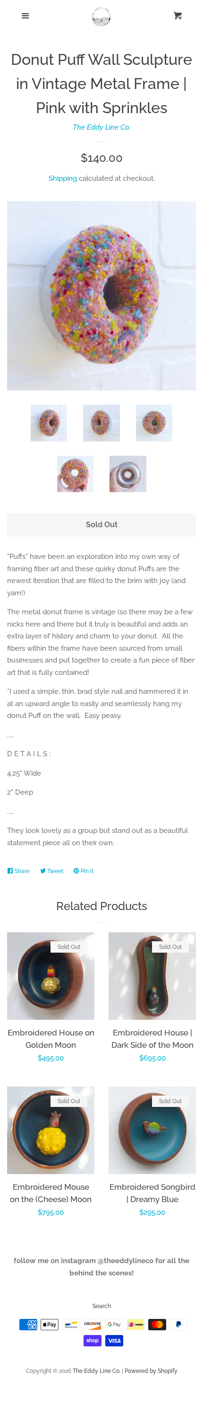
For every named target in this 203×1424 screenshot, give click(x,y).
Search (102, 1306)
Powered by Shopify (151, 1371)
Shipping (63, 178)
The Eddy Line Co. (101, 127)
